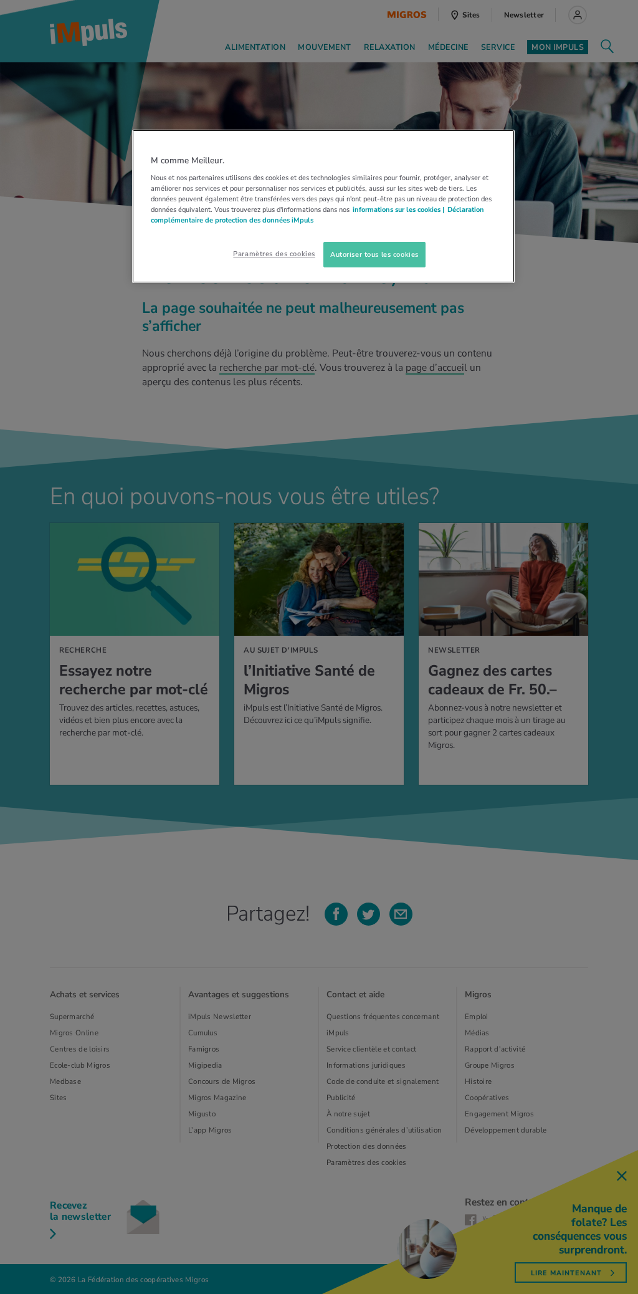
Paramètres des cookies (274, 254)
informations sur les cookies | (398, 209)
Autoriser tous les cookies (374, 254)
